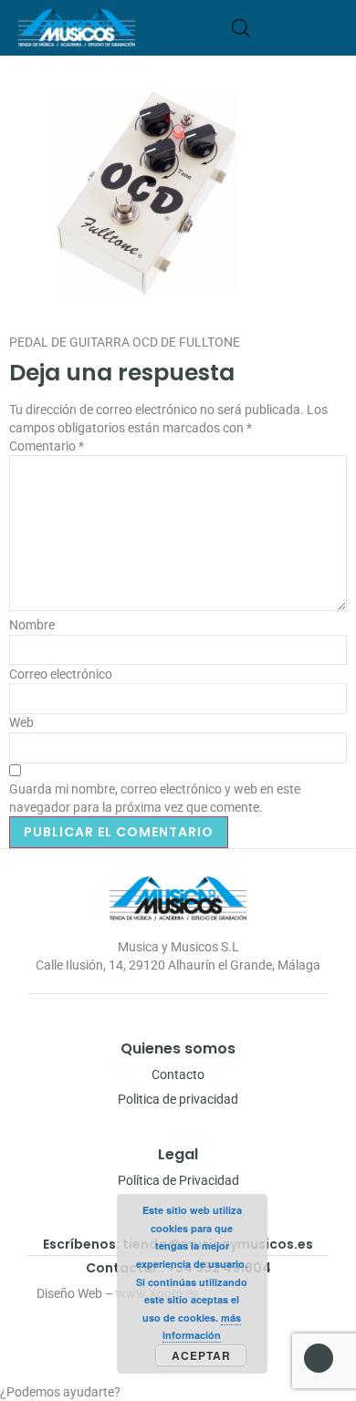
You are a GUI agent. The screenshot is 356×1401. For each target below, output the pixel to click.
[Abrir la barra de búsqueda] (241, 27)
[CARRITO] (269, 28)
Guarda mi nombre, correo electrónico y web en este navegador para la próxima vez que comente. (154, 798)
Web (21, 722)
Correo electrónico (60, 674)
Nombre (32, 624)
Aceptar (201, 1355)
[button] (331, 28)
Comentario (46, 446)
